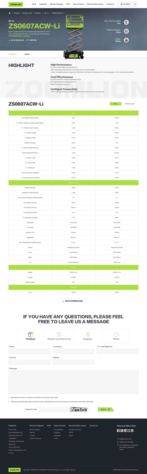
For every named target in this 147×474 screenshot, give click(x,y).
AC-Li (46, 13)
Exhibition (57, 432)
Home (34, 4)
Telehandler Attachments (16, 441)
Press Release (58, 429)
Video (56, 438)
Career (71, 435)
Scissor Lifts (27, 13)
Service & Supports (56, 4)
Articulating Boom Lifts (16, 432)
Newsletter (57, 435)
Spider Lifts (12, 444)
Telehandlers (13, 438)
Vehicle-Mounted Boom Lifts (17, 450)
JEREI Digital (117, 470)
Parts (68, 4)
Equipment (43, 4)
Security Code (31, 409)
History (71, 432)
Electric (38, 13)
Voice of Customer (35, 438)
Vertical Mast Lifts (14, 447)
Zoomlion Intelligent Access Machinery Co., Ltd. (49, 470)
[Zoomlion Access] (16, 4)
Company (57, 347)
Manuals (32, 432)
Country (12, 358)
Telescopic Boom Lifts (15, 435)
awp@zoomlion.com (125, 439)
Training (32, 435)
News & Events (78, 4)
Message (13, 368)
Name (11, 347)
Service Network (35, 429)
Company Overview (75, 429)
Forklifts (11, 453)
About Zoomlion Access (95, 4)
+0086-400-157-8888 (126, 442)
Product (16, 13)
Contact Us (110, 4)
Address (56, 358)
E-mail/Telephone (104, 347)
